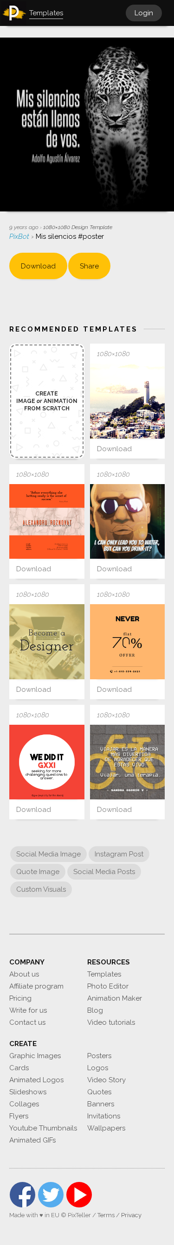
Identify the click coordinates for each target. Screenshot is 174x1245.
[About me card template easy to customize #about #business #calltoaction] (46, 521)
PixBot (20, 236)
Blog (95, 1010)
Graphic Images (35, 1056)
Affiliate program (36, 986)
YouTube (79, 1194)
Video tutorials (111, 1022)
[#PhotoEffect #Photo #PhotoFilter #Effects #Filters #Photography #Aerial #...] (127, 401)
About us (24, 974)
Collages (24, 1104)
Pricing (20, 998)
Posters (99, 1056)
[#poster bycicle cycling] (127, 762)
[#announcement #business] (46, 762)
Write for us (28, 1010)
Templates (104, 974)
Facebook (22, 1194)
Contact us (27, 1022)
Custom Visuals (41, 889)
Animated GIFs (32, 1140)
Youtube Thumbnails (43, 1128)
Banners (100, 1104)
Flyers (18, 1116)
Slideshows (27, 1092)
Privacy (131, 1215)
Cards (19, 1068)
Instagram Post (119, 854)
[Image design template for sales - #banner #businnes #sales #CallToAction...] (127, 641)
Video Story (106, 1080)
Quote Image (37, 872)
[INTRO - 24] (46, 641)
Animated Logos (36, 1080)
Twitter (51, 1194)
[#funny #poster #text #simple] (127, 521)
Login (144, 13)
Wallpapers (106, 1128)
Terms (106, 1215)
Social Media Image (48, 854)
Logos (97, 1068)
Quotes (99, 1092)
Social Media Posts (104, 872)
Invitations (103, 1116)
